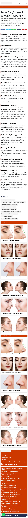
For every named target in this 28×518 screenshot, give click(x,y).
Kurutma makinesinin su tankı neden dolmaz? (11, 501)
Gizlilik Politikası (5, 454)
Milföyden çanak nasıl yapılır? (8, 480)
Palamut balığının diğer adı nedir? (9, 485)
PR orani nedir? (5, 476)
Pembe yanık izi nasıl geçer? (19, 202)
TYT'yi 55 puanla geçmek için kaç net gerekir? (11, 508)
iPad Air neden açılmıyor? (7, 483)
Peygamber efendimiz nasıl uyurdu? (8, 209)
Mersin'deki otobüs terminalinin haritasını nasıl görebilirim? (12, 506)
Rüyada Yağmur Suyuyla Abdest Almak (10, 503)
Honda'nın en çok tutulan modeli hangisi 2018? (12, 494)
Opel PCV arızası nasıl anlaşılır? (9, 482)
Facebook (3, 29)
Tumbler (19, 29)
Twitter (8, 29)
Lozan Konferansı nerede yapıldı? (9, 473)
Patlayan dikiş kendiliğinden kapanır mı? (9, 204)
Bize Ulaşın (4, 459)
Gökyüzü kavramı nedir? (7, 499)
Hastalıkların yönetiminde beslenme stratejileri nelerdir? (14, 489)
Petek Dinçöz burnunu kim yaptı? (8, 199)
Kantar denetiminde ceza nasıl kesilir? (10, 471)
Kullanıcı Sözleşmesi (6, 455)
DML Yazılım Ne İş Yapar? (7, 498)
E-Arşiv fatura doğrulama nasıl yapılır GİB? (11, 478)
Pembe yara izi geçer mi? (6, 202)
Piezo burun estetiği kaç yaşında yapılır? (9, 218)
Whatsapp (13, 29)
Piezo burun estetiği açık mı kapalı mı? (9, 213)
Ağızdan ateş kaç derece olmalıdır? (9, 487)
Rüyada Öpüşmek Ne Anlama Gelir (9, 509)
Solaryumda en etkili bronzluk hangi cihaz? (11, 490)
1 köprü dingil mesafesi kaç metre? (9, 474)
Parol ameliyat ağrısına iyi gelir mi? (8, 206)
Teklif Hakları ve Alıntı (6, 457)
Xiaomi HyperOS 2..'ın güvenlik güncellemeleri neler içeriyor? (13, 469)
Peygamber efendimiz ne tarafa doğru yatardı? (11, 211)
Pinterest (24, 29)
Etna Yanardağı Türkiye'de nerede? (9, 492)
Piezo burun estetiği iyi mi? (6, 216)
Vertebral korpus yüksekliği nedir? (9, 496)
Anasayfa (3, 7)
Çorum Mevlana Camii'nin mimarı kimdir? (10, 511)
